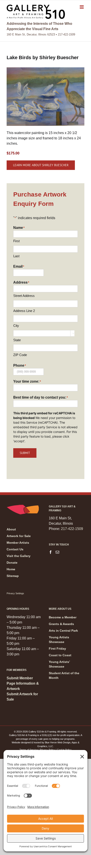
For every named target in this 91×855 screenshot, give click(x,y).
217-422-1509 (72, 529)
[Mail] (57, 552)
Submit (25, 453)
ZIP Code (20, 355)
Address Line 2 (24, 311)
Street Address (24, 296)
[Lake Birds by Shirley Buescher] (45, 69)
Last (16, 256)
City (16, 325)
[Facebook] (50, 552)
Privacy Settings (15, 593)
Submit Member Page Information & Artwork (23, 683)
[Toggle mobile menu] (82, 7)
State (17, 340)
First (16, 241)
